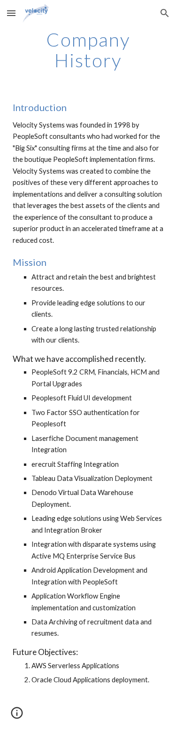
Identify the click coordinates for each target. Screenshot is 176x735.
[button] (11, 13)
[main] (88, 49)
